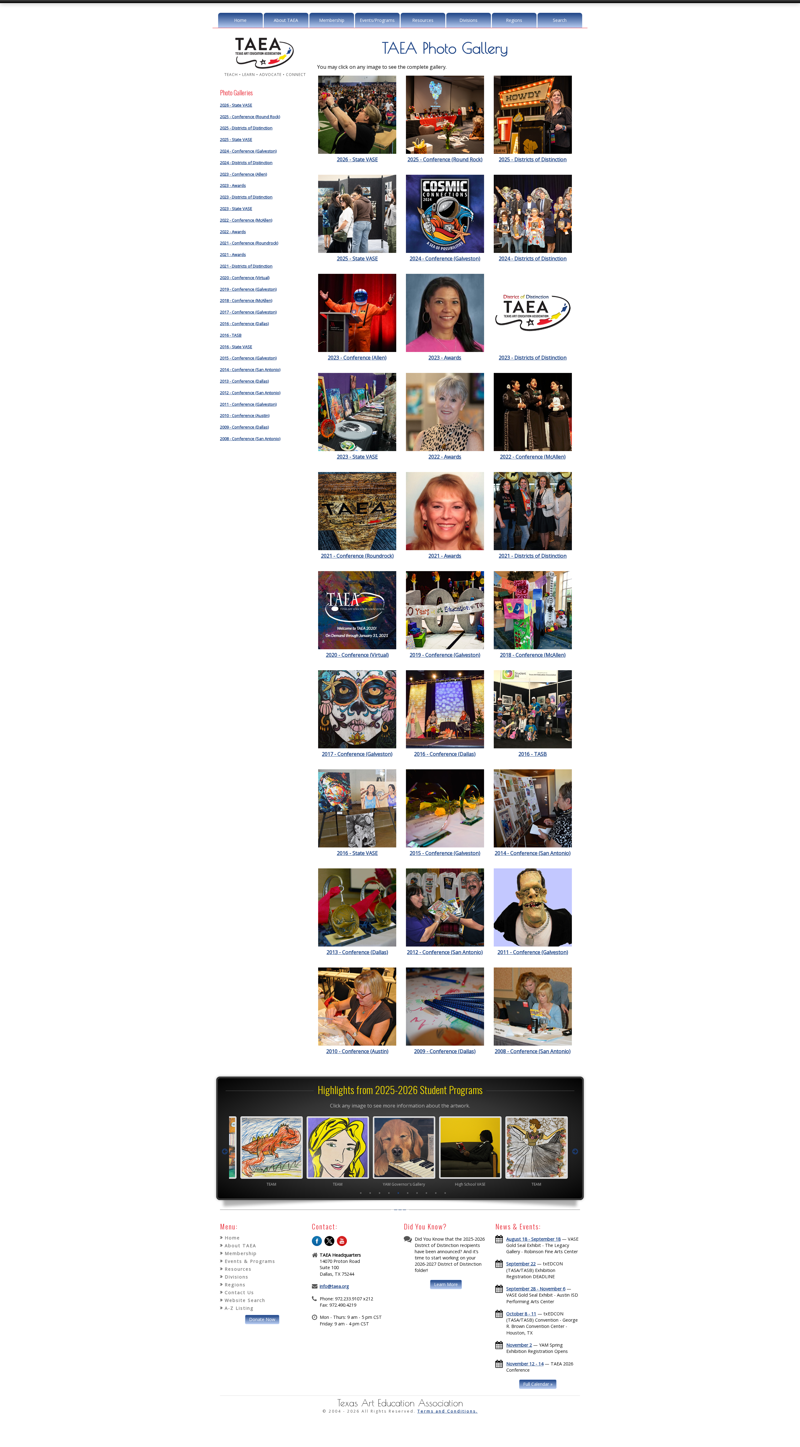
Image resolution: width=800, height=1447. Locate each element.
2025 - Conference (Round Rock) (250, 116)
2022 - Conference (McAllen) (246, 220)
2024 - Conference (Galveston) (248, 151)
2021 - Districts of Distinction (246, 266)
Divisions (468, 20)
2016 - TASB (231, 335)
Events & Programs (250, 1261)
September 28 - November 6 (535, 1289)
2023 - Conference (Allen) (243, 174)
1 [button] (361, 1193)
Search (560, 20)
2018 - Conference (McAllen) (246, 300)
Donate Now (262, 1319)
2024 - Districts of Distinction (246, 162)
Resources (422, 20)
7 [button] (417, 1193)
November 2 (519, 1345)
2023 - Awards (233, 185)
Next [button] (575, 1151)
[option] (267, 1151)
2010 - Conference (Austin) (244, 415)
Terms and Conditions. (448, 1411)
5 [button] (398, 1193)
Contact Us (239, 1292)
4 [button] (389, 1193)
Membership (331, 20)
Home (240, 20)
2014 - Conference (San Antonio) (250, 369)
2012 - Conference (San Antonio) (250, 392)
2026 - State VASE (236, 105)
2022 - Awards (233, 231)
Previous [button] (224, 1151)
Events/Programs (377, 20)
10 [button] (445, 1193)
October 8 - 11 (521, 1314)
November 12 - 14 (524, 1364)
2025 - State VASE (236, 139)
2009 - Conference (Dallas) (244, 427)
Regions (514, 20)
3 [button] (380, 1193)
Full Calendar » (537, 1384)
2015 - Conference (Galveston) (248, 358)
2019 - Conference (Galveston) (248, 289)
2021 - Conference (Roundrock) (249, 243)
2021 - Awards (233, 254)
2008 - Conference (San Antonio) (250, 438)
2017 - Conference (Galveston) (248, 312)
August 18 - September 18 (533, 1239)
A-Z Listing (239, 1308)
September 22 (521, 1264)
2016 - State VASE (236, 346)
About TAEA (286, 20)
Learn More (446, 1284)
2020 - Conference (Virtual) (244, 277)
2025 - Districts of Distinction (246, 128)
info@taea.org (334, 1286)
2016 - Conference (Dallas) (244, 323)
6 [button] (408, 1193)
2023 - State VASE (236, 208)
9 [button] (436, 1193)
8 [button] (426, 1193)
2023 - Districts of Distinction (246, 197)
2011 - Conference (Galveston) (248, 404)
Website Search (245, 1300)
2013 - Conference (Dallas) (244, 381)
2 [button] (370, 1193)
